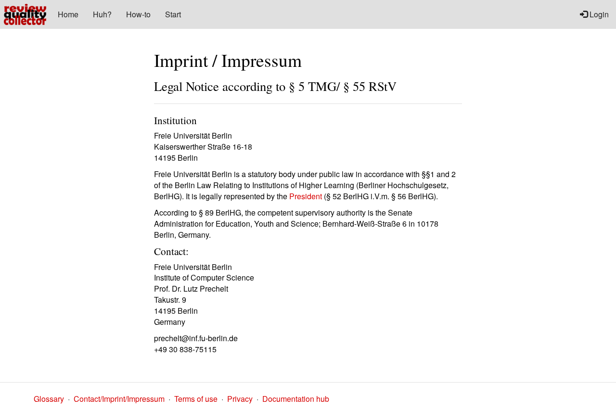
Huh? (102, 14)
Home (68, 14)
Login (598, 14)
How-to (138, 14)
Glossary (49, 398)
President (305, 196)
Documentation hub (295, 398)
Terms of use (196, 398)
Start (173, 14)
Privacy (240, 398)
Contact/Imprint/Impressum (119, 398)
